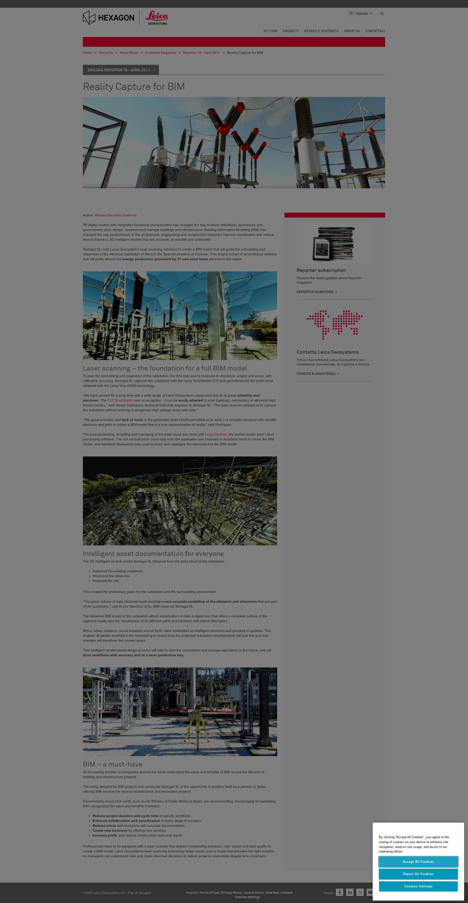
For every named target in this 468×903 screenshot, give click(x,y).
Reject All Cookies (418, 874)
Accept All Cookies (418, 862)
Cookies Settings (418, 886)
